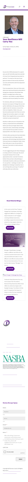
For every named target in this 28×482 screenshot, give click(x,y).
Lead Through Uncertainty (10, 374)
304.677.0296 (10, 343)
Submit (20, 459)
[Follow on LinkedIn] (10, 351)
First (4, 414)
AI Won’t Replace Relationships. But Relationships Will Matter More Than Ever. (14, 385)
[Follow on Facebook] (4, 351)
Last (4, 421)
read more (10, 228)
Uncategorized (6, 49)
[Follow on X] (7, 351)
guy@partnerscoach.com (13, 346)
